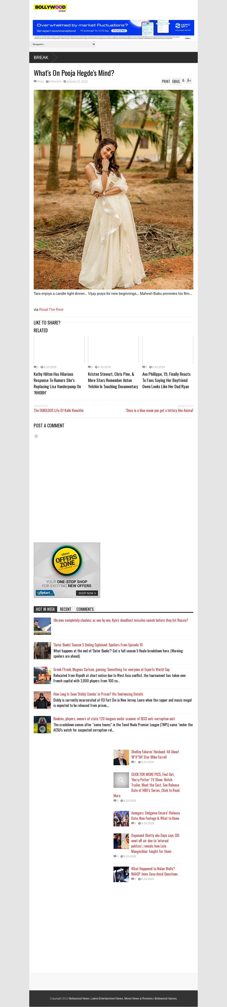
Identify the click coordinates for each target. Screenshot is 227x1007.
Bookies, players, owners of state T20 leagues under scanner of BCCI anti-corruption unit (114, 718)
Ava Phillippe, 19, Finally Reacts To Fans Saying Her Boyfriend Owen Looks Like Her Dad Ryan (166, 380)
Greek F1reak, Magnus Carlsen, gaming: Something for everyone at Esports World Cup (111, 669)
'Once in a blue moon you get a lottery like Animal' (159, 410)
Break (41, 57)
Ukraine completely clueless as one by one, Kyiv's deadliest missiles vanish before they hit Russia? (120, 620)
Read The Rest (51, 309)
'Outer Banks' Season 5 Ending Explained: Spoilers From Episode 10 (98, 644)
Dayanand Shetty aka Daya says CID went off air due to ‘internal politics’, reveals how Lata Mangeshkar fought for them (155, 843)
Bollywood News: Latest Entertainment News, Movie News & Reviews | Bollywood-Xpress (123, 998)
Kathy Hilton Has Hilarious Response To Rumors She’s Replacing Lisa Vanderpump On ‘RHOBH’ (57, 383)
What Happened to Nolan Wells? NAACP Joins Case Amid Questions (154, 871)
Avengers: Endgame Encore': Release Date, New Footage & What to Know (155, 815)
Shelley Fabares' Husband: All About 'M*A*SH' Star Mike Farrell (155, 754)
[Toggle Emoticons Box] (36, 436)
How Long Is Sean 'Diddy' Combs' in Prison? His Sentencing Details (98, 694)
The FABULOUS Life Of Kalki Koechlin (59, 410)
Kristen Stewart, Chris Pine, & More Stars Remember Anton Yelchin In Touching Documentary (113, 380)
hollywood (55, 81)
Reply (40, 81)
